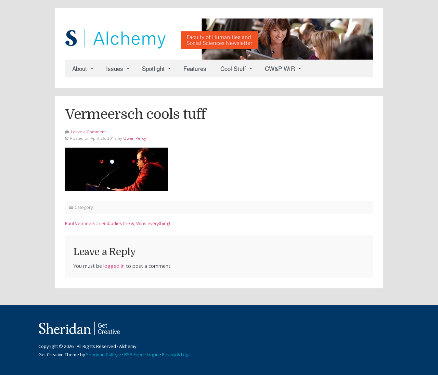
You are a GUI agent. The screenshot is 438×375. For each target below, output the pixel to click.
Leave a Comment (88, 131)
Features (194, 68)
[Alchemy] (219, 35)
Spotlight (153, 68)
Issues (115, 68)
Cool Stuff (233, 68)
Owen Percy (134, 138)
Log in (153, 354)
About (79, 68)
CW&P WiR (280, 68)
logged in (114, 266)
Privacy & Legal (177, 354)
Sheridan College (103, 354)
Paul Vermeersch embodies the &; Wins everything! (117, 223)
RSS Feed (134, 354)
